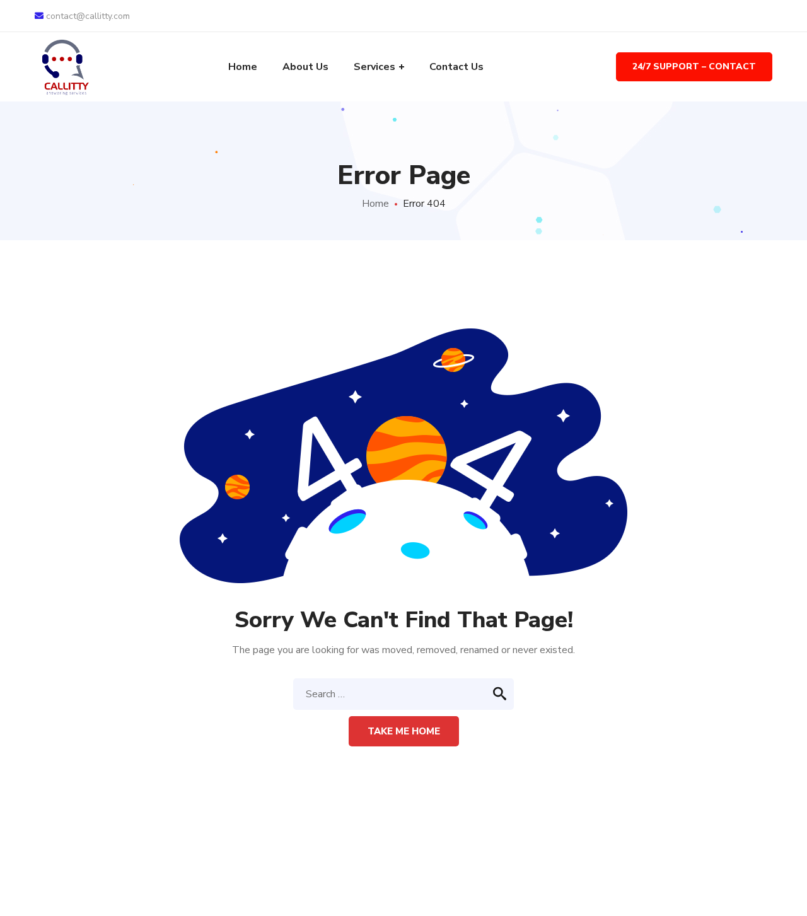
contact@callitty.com (87, 16)
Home (375, 204)
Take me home (404, 731)
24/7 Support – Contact (694, 66)
